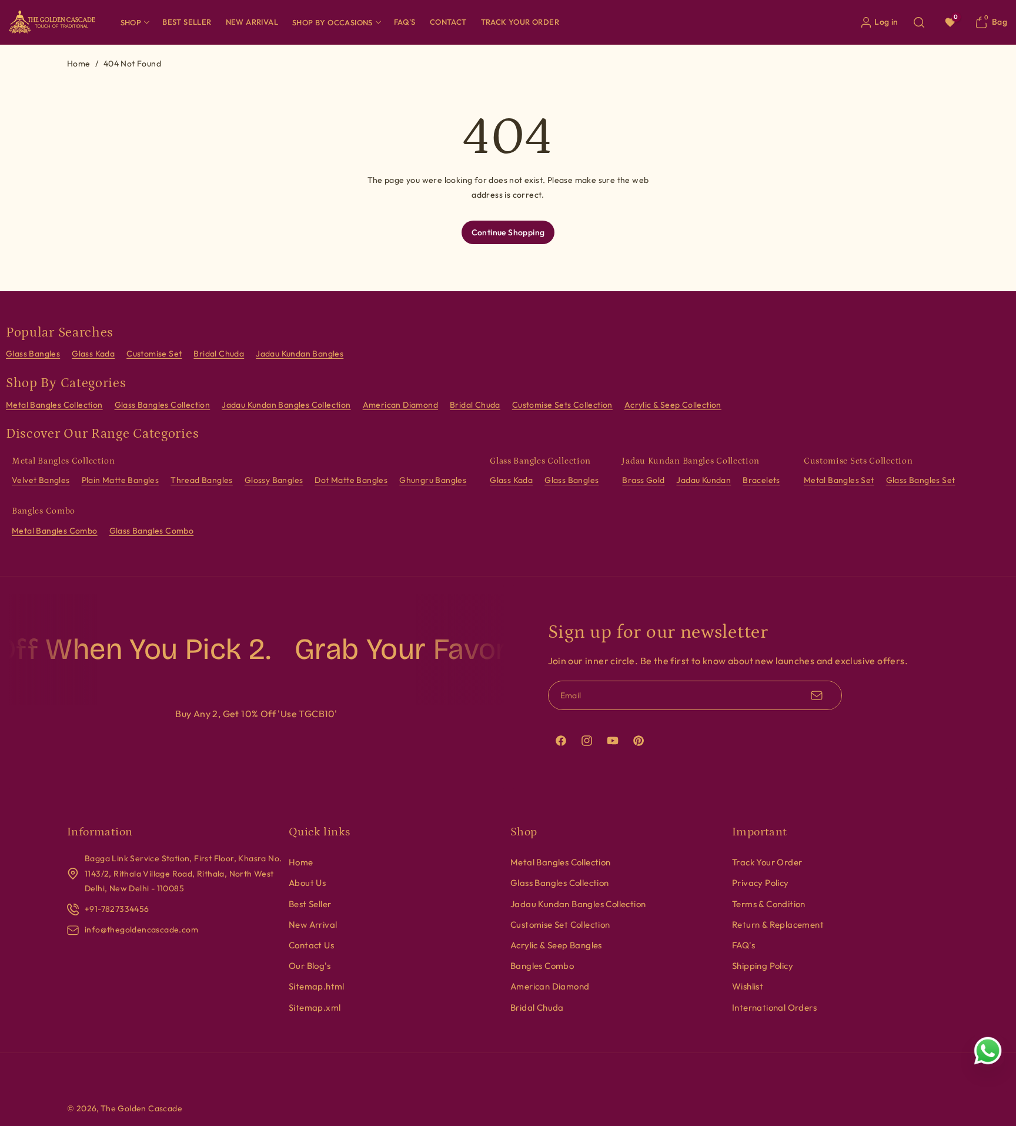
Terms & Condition (769, 904)
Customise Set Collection (560, 924)
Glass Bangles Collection (162, 404)
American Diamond (400, 404)
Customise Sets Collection (562, 404)
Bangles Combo (542, 965)
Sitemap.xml (314, 1007)
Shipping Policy (762, 965)
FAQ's (743, 945)
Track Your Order (767, 862)
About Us (307, 882)
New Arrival (313, 924)
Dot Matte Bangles (351, 480)
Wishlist (747, 986)
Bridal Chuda (218, 353)
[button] (134, 21)
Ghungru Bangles (432, 480)
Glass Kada (93, 353)
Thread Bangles (202, 480)
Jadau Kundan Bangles (299, 353)
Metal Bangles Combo (55, 530)
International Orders (774, 1007)
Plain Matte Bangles (120, 480)
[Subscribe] (816, 695)
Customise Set (154, 353)
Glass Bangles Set (920, 480)
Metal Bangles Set (839, 480)
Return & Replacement (778, 924)
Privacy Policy (760, 882)
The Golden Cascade (141, 1108)
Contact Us (311, 945)
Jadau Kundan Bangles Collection (286, 404)
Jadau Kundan (703, 480)
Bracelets (761, 480)
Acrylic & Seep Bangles (556, 945)
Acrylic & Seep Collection (672, 404)
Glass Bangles (33, 353)
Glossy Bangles (274, 480)
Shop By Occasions (332, 22)
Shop (131, 22)
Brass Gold (643, 480)
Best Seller (310, 904)
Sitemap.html (317, 986)
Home (79, 63)
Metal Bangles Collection (54, 404)
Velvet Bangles (41, 480)
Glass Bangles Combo (151, 530)
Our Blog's (309, 965)
